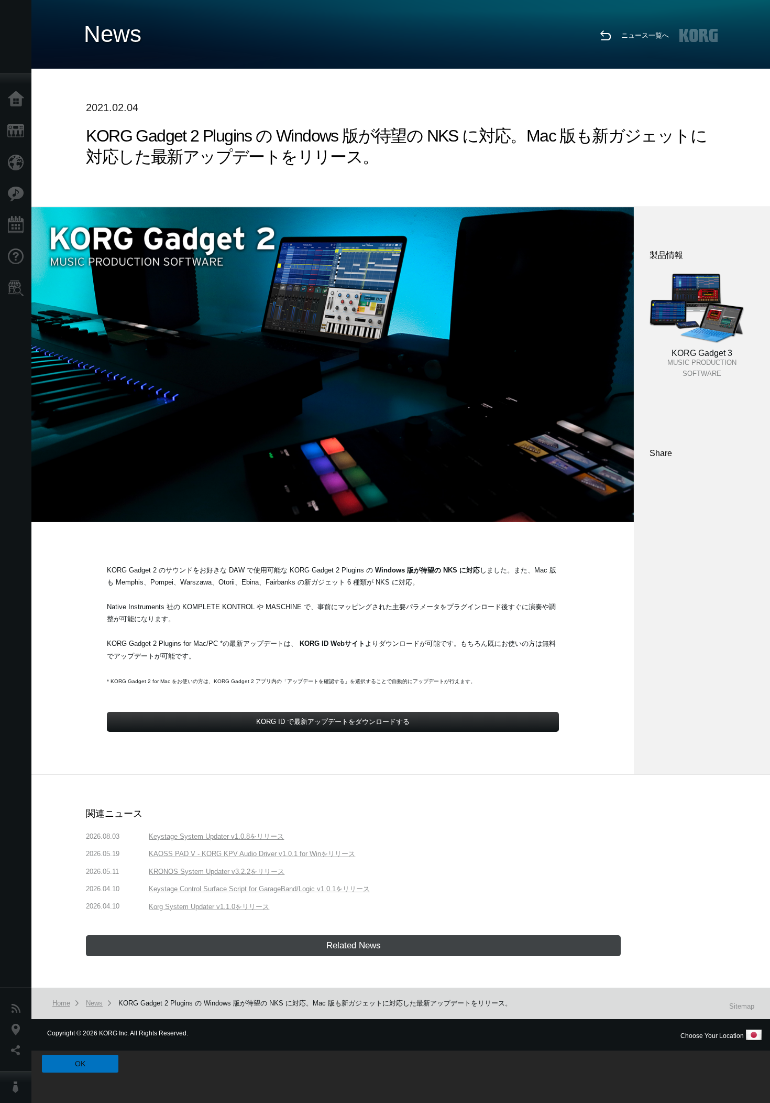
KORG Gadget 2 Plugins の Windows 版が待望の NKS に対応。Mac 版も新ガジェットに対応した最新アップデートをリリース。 (315, 1003)
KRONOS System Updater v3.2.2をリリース (216, 871)
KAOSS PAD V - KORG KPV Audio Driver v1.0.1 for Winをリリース (252, 854)
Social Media (18, 1050)
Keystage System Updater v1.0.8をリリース (216, 836)
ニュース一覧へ (645, 35)
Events (18, 225)
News (18, 1008)
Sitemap (741, 1006)
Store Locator (18, 288)
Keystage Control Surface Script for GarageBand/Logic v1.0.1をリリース (259, 889)
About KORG (18, 1087)
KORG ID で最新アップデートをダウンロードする (333, 722)
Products (18, 131)
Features (18, 194)
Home (18, 99)
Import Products (18, 162)
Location (18, 1029)
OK (80, 1063)
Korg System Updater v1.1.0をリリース (209, 907)
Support (18, 257)
